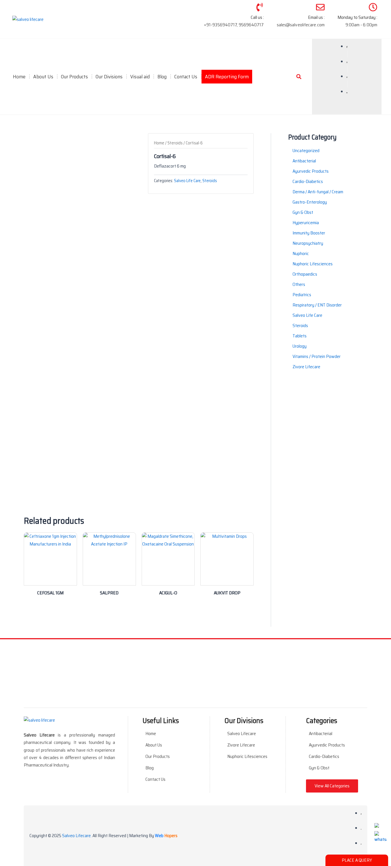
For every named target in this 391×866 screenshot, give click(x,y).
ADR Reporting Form (227, 77)
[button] (298, 76)
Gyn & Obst (319, 767)
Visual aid (140, 77)
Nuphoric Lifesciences (247, 756)
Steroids (175, 143)
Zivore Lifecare (241, 744)
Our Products (157, 756)
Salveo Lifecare (241, 733)
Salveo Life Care (187, 181)
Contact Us (185, 77)
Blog (162, 77)
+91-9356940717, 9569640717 (234, 24)
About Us (43, 77)
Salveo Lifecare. (77, 835)
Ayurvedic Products (327, 744)
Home (19, 77)
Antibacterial (320, 733)
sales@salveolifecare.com (301, 24)
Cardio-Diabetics (324, 756)
